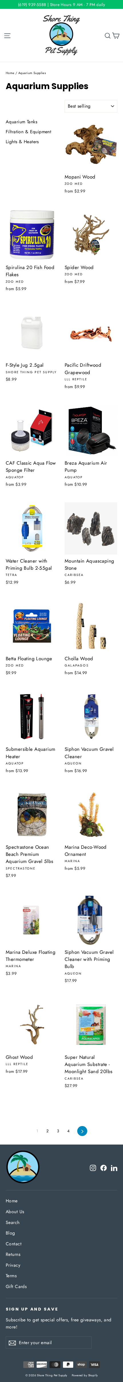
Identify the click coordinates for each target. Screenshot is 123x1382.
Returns (13, 1254)
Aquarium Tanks (21, 121)
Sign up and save (32, 1309)
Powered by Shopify (85, 1375)
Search (13, 1222)
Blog (10, 1233)
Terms (11, 1275)
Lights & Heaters (22, 141)
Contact (13, 1243)
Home (10, 73)
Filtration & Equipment (28, 131)
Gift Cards (16, 1286)
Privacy (13, 1265)
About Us (15, 1211)
